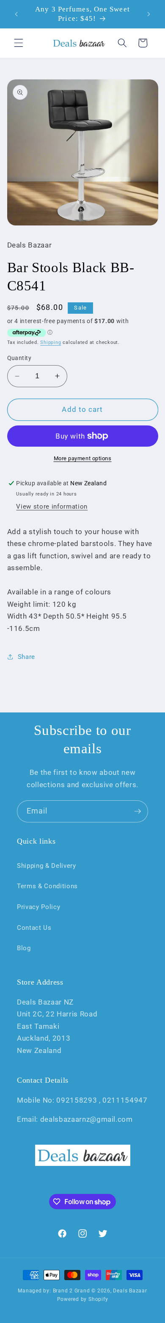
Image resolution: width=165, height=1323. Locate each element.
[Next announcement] (149, 14)
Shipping (50, 342)
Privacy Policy (38, 907)
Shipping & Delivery (46, 866)
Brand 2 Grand (71, 1291)
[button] (18, 43)
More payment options (83, 458)
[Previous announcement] (16, 14)
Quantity (19, 358)
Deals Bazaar (130, 1291)
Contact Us (34, 928)
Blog (24, 948)
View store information (52, 506)
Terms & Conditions (47, 886)
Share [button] (26, 657)
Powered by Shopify (82, 1299)
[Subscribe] (137, 811)
